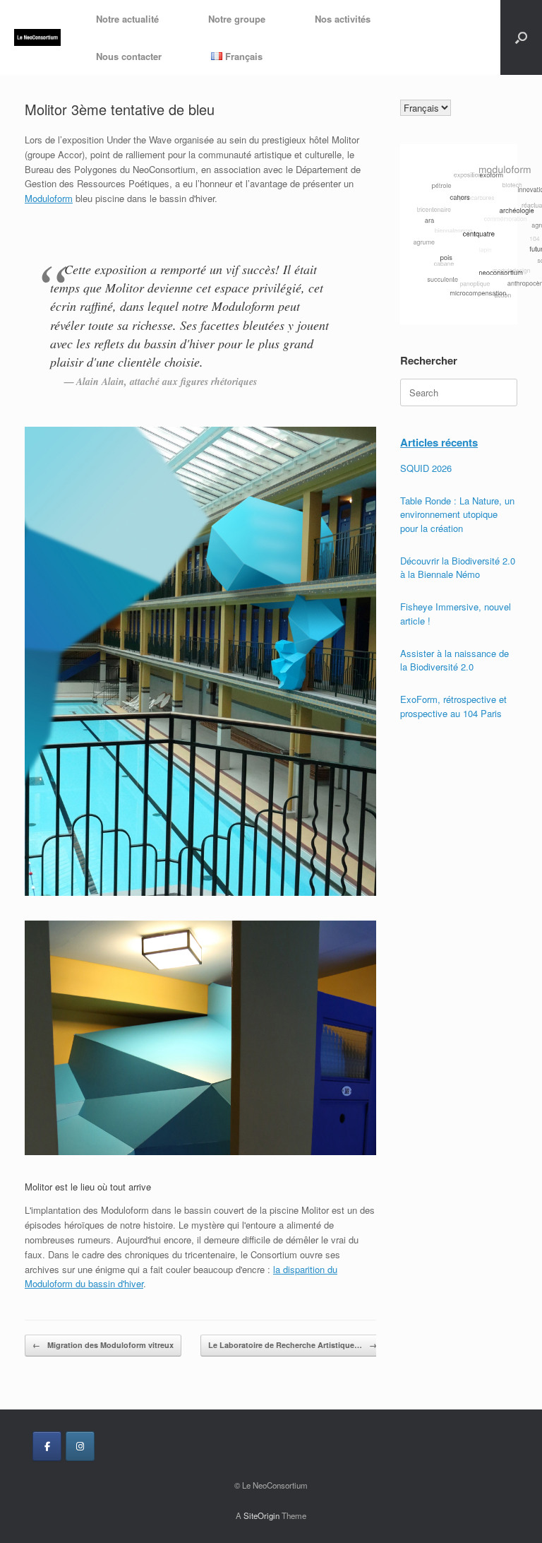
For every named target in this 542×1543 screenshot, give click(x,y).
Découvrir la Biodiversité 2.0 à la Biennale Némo (457, 567)
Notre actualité (127, 18)
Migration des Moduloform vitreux (103, 1345)
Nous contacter (129, 56)
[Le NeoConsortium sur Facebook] (46, 1446)
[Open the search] (521, 37)
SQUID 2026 (426, 468)
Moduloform (49, 198)
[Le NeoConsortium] (37, 37)
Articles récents (439, 442)
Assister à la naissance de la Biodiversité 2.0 (454, 660)
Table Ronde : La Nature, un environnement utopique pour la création (457, 514)
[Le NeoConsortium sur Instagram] (80, 1446)
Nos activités (343, 18)
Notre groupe (236, 18)
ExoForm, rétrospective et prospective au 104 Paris (453, 706)
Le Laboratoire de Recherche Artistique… (292, 1345)
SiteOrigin (261, 1515)
